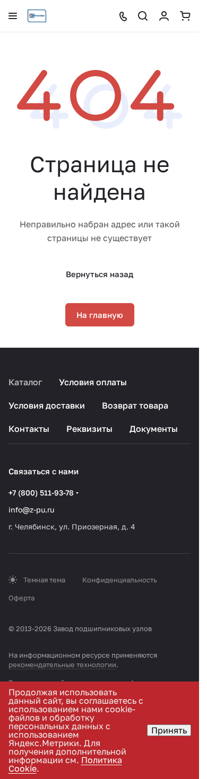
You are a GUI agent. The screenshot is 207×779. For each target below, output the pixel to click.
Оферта (21, 598)
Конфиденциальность (119, 580)
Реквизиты (89, 428)
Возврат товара (135, 405)
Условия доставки (46, 405)
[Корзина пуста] (185, 16)
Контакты (28, 428)
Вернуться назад (99, 274)
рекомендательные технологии (62, 664)
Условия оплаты (93, 382)
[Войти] (164, 16)
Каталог (25, 382)
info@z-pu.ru (31, 509)
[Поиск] (142, 16)
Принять (169, 730)
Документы (154, 428)
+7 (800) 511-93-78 (41, 492)
